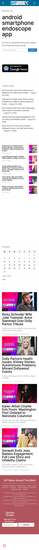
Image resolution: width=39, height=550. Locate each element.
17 (4, 265)
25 (9, 268)
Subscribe (26, 524)
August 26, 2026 (6, 153)
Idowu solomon (6, 425)
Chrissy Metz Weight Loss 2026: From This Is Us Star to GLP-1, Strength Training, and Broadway (13, 168)
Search (32, 50)
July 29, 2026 (6, 182)
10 (4, 262)
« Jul (3, 279)
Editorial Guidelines (9, 486)
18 (9, 265)
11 (9, 262)
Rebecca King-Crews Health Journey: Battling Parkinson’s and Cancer (13, 188)
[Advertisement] (19, 220)
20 (19, 265)
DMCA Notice (21, 486)
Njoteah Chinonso (7, 381)
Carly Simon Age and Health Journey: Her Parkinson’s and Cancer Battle (13, 178)
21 (24, 265)
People (5, 310)
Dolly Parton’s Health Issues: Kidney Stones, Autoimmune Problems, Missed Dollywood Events (18, 101)
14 (24, 262)
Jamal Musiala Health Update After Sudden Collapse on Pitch (13, 157)
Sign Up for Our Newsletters (10, 520)
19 (14, 265)
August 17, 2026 (6, 160)
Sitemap (25, 489)
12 (14, 262)
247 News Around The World (10, 334)
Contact (13, 487)
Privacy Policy (32, 486)
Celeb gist (5, 446)
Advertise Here (16, 489)
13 (19, 262)
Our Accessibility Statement (27, 487)
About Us (5, 487)
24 (5, 268)
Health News (6, 354)
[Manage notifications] (4, 545)
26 (14, 268)
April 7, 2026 (5, 192)
